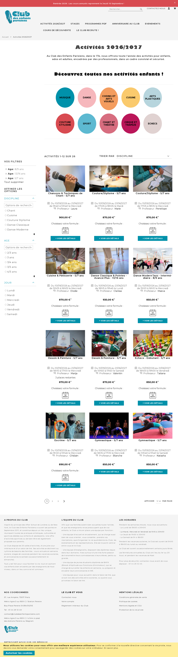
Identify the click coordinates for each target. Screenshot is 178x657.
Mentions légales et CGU (130, 606)
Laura (74, 208)
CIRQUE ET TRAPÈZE (130, 123)
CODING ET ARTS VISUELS (109, 99)
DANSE (87, 97)
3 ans (10, 257)
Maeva (161, 291)
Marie (118, 208)
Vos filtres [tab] (13, 161)
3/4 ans (12, 262)
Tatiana (161, 373)
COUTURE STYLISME (65, 123)
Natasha (161, 455)
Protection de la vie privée (131, 610)
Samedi (12, 314)
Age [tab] (7, 240)
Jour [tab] (8, 282)
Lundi (11, 290)
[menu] (108, 27)
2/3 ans (12, 252)
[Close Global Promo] (174, 2)
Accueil (5, 37)
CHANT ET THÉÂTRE (109, 123)
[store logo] (18, 17)
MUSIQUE (65, 97)
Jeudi (11, 304)
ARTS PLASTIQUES (152, 97)
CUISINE (130, 97)
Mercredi (13, 300)
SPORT (87, 123)
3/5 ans (12, 267)
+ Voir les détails (65, 238)
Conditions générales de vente (133, 597)
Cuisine (12, 215)
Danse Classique (18, 224)
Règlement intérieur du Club (75, 606)
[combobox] (125, 9)
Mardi (11, 295)
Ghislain (74, 455)
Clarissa (118, 291)
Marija (74, 373)
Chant (11, 210)
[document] (89, 649)
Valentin (117, 373)
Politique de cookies (128, 601)
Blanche (117, 455)
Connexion (169, 8)
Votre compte (68, 601)
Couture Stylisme (18, 220)
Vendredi (13, 309)
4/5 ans (12, 271)
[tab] (108, 27)
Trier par (106, 156)
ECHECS (152, 123)
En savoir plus (111, 648)
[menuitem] (54, 24)
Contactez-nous (156, 8)
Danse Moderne (18, 229)
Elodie (74, 291)
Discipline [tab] (11, 198)
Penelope (161, 208)
